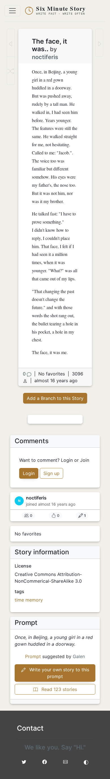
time (19, 600)
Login (29, 473)
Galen (79, 656)
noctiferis (45, 56)
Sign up (51, 473)
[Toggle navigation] (12, 10)
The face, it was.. (49, 45)
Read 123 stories (58, 689)
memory (34, 600)
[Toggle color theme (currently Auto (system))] (86, 762)
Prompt (33, 656)
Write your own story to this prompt (58, 673)
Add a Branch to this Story (55, 398)
